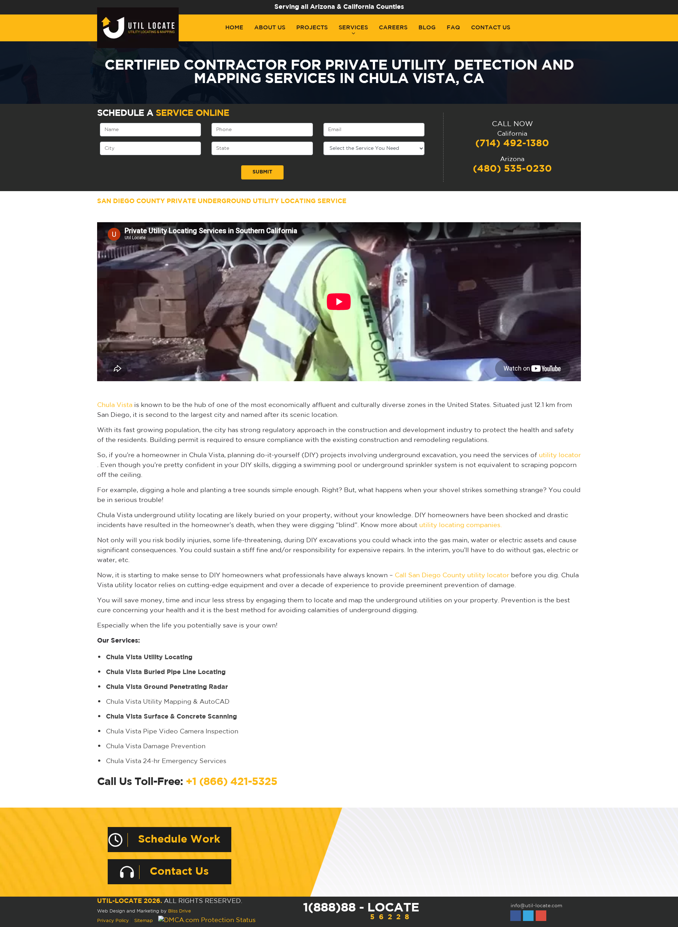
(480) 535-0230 (512, 169)
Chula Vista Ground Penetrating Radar (167, 687)
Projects (312, 27)
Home (234, 27)
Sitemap (143, 921)
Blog (427, 27)
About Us (269, 27)
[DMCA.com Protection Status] (207, 920)
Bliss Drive (179, 911)
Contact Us (490, 27)
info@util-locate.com (536, 906)
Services (353, 27)
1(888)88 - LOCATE (361, 911)
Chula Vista (114, 405)
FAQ (453, 27)
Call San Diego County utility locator (452, 575)
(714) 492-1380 (512, 143)
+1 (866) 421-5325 (231, 782)
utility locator (560, 455)
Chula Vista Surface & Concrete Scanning (171, 717)
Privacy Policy (113, 921)
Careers (393, 27)
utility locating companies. (460, 525)
